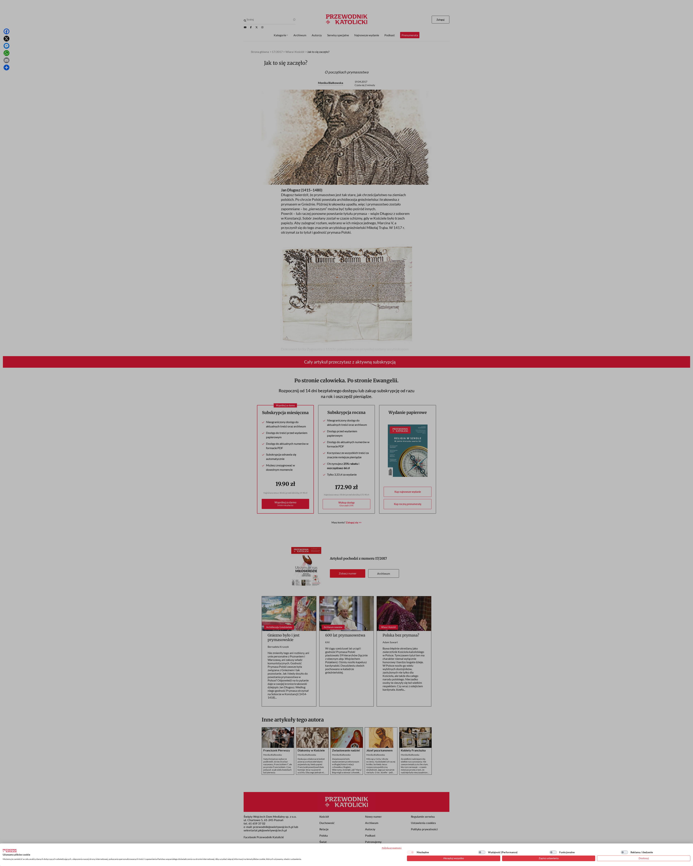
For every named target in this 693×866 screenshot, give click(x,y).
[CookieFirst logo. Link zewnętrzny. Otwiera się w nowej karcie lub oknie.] (10, 850)
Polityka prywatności (392, 848)
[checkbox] (410, 852)
